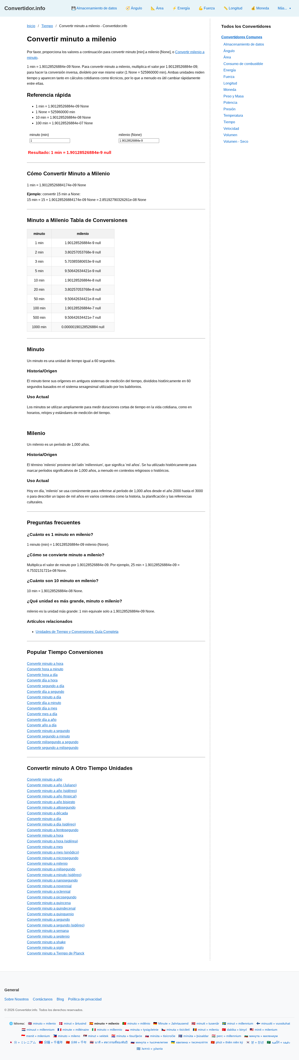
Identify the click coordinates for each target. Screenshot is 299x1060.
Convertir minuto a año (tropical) (52, 796)
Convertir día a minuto (44, 703)
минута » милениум (263, 1036)
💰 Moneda (260, 8)
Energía (229, 70)
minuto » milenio (44, 1023)
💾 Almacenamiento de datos (94, 8)
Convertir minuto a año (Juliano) (52, 785)
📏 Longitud (232, 8)
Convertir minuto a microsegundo (52, 858)
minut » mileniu (208, 1029)
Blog (60, 999)
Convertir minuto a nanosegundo (52, 880)
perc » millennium (229, 1036)
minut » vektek (98, 1036)
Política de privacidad (85, 999)
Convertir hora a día (42, 675)
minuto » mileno (69, 1036)
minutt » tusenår (208, 1023)
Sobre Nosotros (16, 999)
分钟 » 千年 (79, 1042)
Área (227, 57)
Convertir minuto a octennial (48, 891)
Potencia (230, 102)
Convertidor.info (24, 8)
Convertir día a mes (42, 708)
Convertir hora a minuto (45, 669)
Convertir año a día (41, 725)
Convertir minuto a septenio (48, 936)
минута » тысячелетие (152, 1042)
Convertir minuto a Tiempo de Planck (55, 953)
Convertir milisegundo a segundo (52, 742)
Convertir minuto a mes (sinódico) (53, 852)
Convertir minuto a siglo (45, 947)
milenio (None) (130, 135)
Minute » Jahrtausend (173, 1023)
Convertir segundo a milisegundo (52, 748)
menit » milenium (38, 1036)
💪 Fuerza (207, 8)
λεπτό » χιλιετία (152, 1048)
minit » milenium (266, 1029)
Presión (229, 109)
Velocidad (231, 128)
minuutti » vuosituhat (275, 1023)
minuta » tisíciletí (178, 1029)
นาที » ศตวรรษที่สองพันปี (111, 1042)
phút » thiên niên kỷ (229, 1042)
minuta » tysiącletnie (144, 1029)
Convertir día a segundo (45, 692)
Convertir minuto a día (44, 697)
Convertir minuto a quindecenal (51, 908)
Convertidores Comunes (241, 37)
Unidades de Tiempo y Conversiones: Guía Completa (77, 632)
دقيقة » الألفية (281, 1042)
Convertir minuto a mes (45, 847)
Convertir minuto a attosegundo (51, 807)
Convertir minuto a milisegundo (51, 869)
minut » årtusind (75, 1023)
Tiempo (47, 26)
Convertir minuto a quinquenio (50, 914)
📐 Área (157, 8)
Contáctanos (43, 999)
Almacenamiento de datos (243, 44)
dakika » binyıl (237, 1029)
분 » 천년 (257, 1042)
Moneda (229, 90)
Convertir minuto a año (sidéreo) (52, 791)
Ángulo (229, 51)
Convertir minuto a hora (45, 664)
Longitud (230, 83)
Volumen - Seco (235, 141)
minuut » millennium (41, 1029)
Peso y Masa (233, 96)
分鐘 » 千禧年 (53, 1042)
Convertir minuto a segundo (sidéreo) (55, 925)
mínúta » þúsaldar (196, 1036)
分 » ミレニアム (25, 1042)
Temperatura (233, 115)
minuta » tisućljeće (129, 1036)
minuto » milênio (138, 1023)
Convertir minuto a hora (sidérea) (52, 841)
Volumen (230, 135)
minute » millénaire (76, 1029)
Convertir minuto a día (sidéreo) (51, 824)
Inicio (31, 26)
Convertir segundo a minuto (48, 736)
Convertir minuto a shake (46, 942)
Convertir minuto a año (44, 779)
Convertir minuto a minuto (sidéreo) (54, 875)
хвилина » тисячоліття (192, 1042)
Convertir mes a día (42, 714)
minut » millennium (240, 1023)
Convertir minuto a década (47, 813)
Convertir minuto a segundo (48, 731)
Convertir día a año (41, 720)
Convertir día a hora (42, 680)
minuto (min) (39, 135)
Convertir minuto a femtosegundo (52, 830)
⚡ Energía (181, 8)
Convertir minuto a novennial (49, 886)
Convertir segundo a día (45, 686)
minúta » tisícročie (162, 1036)
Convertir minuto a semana (48, 931)
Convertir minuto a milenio (47, 863)
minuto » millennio (109, 1029)
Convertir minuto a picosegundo (51, 897)
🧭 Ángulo (134, 8)
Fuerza (228, 76)
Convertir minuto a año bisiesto (51, 802)
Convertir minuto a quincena (49, 903)
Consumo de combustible (243, 63)
